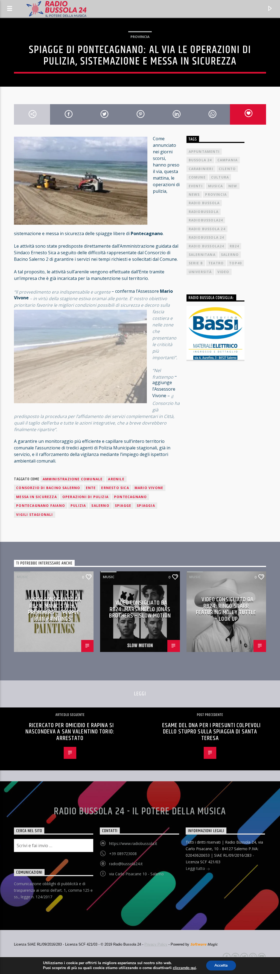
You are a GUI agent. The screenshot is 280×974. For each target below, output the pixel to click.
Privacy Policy (155, 944)
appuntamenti (204, 151)
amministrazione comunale (73, 479)
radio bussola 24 (207, 229)
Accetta (221, 965)
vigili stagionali (34, 514)
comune (197, 177)
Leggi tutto (196, 868)
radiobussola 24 (206, 237)
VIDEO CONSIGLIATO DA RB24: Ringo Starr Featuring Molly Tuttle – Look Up (226, 609)
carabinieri (201, 168)
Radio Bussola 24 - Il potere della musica (140, 812)
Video (223, 272)
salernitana (202, 254)
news (194, 194)
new (232, 186)
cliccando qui (184, 968)
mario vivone (149, 487)
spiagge (123, 505)
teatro (216, 263)
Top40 (235, 263)
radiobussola (203, 211)
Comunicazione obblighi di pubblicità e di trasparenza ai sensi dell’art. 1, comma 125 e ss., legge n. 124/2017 (53, 890)
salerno (100, 505)
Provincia (140, 36)
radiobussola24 (206, 220)
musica (215, 186)
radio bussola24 (206, 246)
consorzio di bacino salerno (48, 487)
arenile (116, 479)
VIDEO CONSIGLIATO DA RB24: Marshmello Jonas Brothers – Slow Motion (140, 609)
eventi (196, 186)
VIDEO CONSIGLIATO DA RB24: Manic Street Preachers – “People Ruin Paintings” (54, 609)
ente (91, 487)
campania (227, 160)
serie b (196, 263)
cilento (227, 168)
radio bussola (204, 203)
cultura (220, 177)
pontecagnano (130, 497)
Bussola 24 (200, 160)
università (200, 272)
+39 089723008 (123, 853)
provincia (216, 194)
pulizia (78, 505)
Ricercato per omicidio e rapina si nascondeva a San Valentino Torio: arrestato (70, 732)
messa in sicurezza (36, 497)
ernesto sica (115, 487)
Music (22, 576)
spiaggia (146, 505)
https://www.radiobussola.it (133, 843)
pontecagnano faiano (40, 505)
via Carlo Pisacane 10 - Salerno (136, 873)
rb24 (234, 246)
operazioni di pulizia (85, 497)
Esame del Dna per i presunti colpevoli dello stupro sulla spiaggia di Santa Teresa (211, 732)
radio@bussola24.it (126, 863)
